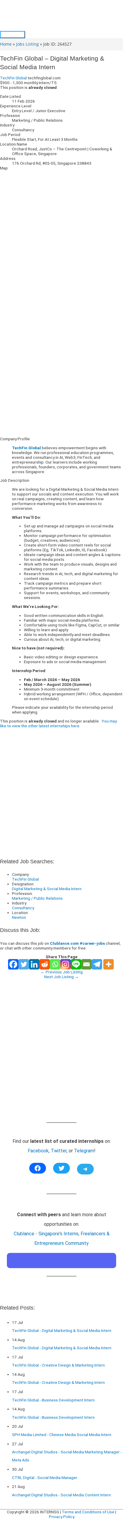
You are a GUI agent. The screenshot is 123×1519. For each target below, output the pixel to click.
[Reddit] (44, 964)
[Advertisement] (61, 370)
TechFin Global (13, 77)
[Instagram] (65, 964)
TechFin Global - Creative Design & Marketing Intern (58, 1365)
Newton (19, 917)
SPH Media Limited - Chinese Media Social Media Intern (61, 1434)
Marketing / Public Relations (37, 898)
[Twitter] (24, 964)
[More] (108, 964)
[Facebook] (13, 964)
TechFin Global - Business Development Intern (53, 1400)
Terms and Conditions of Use (88, 1511)
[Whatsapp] (55, 964)
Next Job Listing (61, 976)
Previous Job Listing (62, 972)
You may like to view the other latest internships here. (58, 723)
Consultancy (23, 907)
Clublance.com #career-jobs (77, 943)
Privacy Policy (61, 1516)
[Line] (76, 964)
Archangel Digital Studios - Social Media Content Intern (61, 1494)
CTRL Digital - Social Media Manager (44, 1477)
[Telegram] (97, 964)
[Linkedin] (34, 964)
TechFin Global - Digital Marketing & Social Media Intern (61, 1330)
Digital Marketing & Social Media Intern (47, 888)
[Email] (86, 964)
